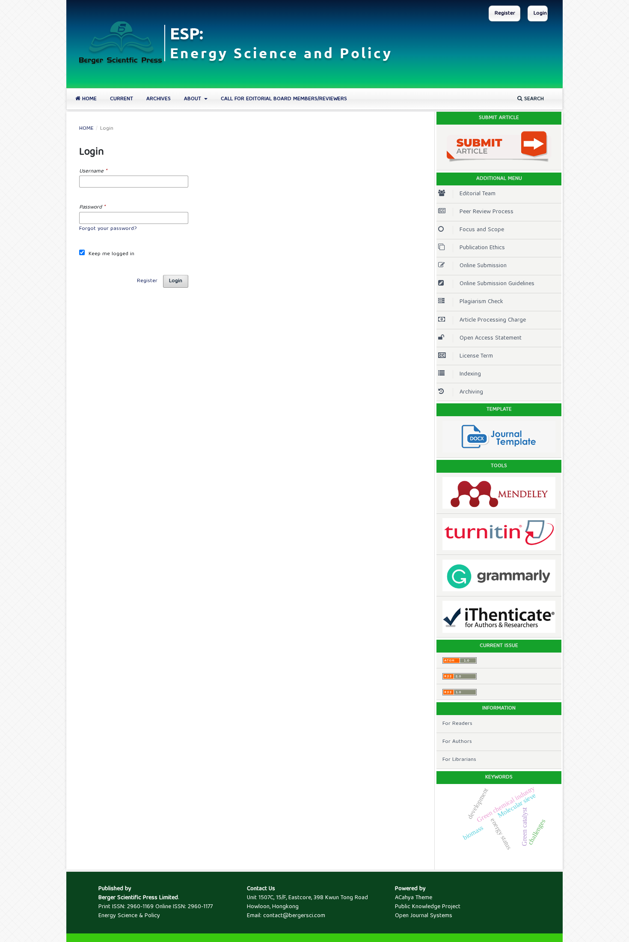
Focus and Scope (482, 230)
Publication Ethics (482, 248)
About (193, 99)
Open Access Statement (491, 338)
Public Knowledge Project (427, 907)
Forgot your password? (107, 229)
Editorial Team (477, 194)
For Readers (457, 724)
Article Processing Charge (493, 320)
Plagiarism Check (481, 302)
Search (533, 99)
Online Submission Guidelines (497, 284)
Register (505, 13)
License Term (476, 356)
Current (121, 99)
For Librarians (459, 760)
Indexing (470, 374)
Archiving (471, 392)
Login (540, 13)
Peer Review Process (486, 212)
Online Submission (483, 266)
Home (88, 99)
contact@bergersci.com (294, 916)
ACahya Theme (413, 898)
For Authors (457, 742)
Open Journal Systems (423, 916)
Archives (158, 99)
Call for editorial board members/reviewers (284, 99)
